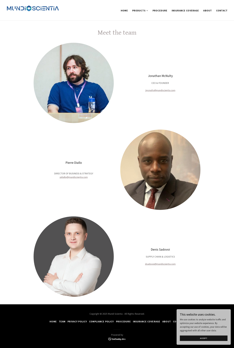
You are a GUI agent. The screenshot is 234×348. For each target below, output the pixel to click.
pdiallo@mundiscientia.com (74, 177)
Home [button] (53, 321)
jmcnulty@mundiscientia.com (160, 90)
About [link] (207, 10)
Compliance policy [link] (101, 321)
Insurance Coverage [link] (185, 10)
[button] (140, 10)
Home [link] (124, 10)
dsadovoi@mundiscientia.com (160, 264)
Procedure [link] (160, 10)
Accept (203, 338)
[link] (32, 10)
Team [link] (62, 321)
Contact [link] (221, 10)
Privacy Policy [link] (77, 321)
